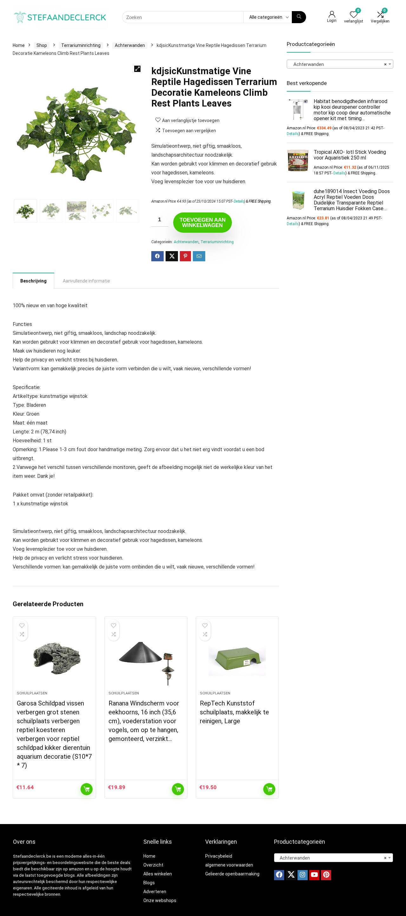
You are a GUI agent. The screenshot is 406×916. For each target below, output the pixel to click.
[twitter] (291, 875)
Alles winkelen (157, 873)
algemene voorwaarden (229, 864)
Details (239, 201)
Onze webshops (159, 900)
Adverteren (154, 891)
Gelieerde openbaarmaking (232, 873)
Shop (41, 45)
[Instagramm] (303, 875)
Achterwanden (130, 45)
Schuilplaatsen (32, 693)
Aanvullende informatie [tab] (86, 280)
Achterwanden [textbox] (338, 64)
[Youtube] (314, 875)
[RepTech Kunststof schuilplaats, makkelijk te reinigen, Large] (237, 656)
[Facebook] (279, 875)
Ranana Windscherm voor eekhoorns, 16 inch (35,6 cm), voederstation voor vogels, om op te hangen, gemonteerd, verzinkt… (143, 721)
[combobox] (340, 64)
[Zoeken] (299, 17)
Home (19, 45)
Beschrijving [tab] (33, 280)
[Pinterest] (326, 875)
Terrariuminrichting (81, 45)
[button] (137, 69)
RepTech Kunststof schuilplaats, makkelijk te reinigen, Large (234, 712)
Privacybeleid (218, 856)
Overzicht (153, 864)
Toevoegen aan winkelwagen (203, 222)
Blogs (149, 882)
